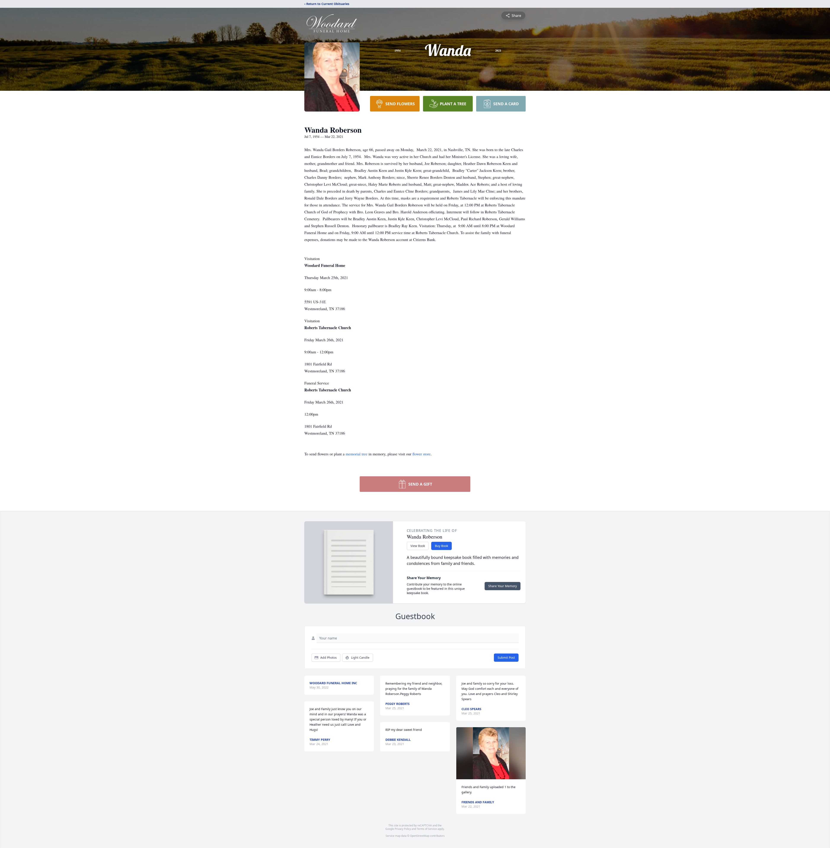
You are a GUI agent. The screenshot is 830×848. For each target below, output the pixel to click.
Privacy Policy (403, 829)
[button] (491, 753)
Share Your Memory (502, 586)
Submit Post (506, 657)
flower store (421, 453)
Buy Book (441, 546)
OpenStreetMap (419, 836)
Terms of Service (427, 829)
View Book (417, 546)
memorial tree (356, 453)
